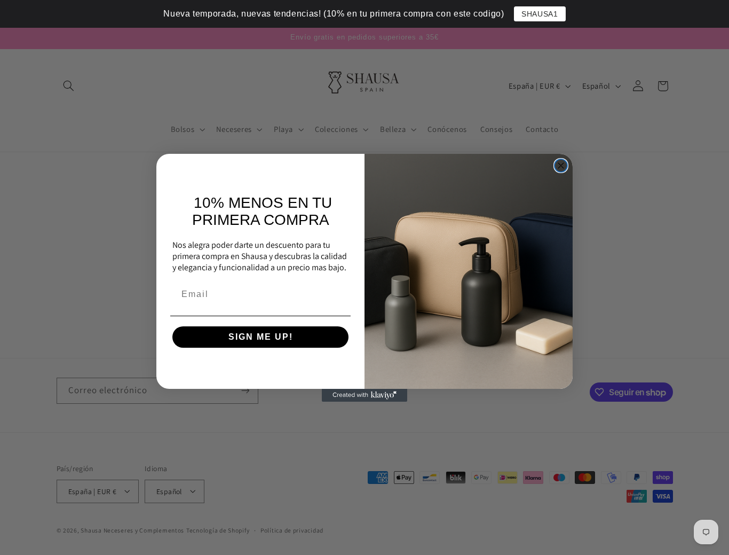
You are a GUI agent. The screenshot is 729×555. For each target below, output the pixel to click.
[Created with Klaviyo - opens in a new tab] (364, 395)
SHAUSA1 (539, 14)
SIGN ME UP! (260, 336)
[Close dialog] (560, 165)
